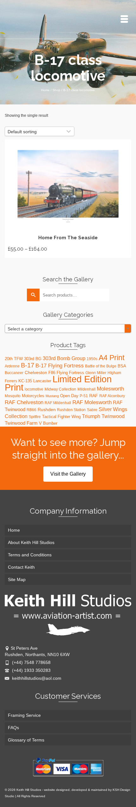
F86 (51, 372)
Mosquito (13, 396)
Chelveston (36, 372)
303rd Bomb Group (64, 358)
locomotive (34, 389)
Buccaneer (14, 373)
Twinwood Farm (21, 423)
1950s (92, 359)
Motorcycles (33, 395)
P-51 (84, 396)
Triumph (91, 416)
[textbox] (68, 328)
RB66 (31, 410)
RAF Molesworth (92, 402)
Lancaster (42, 380)
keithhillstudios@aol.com (36, 678)
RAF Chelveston (24, 402)
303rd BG (32, 358)
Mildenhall (86, 389)
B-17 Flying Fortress (59, 365)
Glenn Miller (95, 373)
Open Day (69, 395)
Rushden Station (71, 410)
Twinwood (113, 416)
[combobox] (68, 328)
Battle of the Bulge (100, 366)
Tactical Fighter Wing (61, 416)
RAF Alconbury (112, 396)
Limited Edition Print (58, 383)
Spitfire (35, 417)
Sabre (92, 410)
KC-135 (25, 380)
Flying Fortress (70, 372)
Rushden (47, 409)
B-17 (27, 365)
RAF (93, 395)
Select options (68, 199)
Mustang (52, 396)
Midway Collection (60, 389)
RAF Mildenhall (58, 403)
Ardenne (12, 366)
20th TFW (14, 358)
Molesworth (110, 389)
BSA (122, 366)
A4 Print (111, 357)
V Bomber (48, 423)
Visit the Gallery (68, 474)
